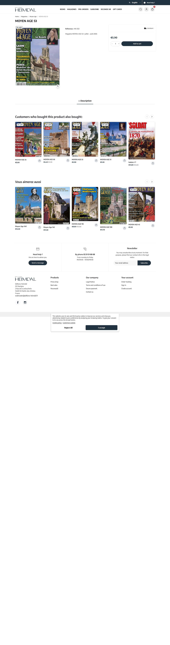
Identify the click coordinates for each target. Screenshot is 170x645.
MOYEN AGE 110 (78, 224)
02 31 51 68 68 (89, 254)
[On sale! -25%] (56, 139)
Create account (126, 288)
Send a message (38, 263)
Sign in (123, 285)
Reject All (68, 327)
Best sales (54, 285)
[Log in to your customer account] (146, 9)
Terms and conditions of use (95, 285)
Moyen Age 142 (49, 227)
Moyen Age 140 (21, 226)
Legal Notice (90, 282)
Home (17, 16)
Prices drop (54, 282)
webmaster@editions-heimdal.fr (26, 296)
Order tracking (126, 282)
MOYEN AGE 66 (49, 159)
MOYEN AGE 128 (106, 227)
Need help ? (151, 2)
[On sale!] (28, 139)
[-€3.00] (141, 140)
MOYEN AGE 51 (105, 159)
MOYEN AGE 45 (134, 224)
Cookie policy (57, 323)
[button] (140, 9)
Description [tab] (86, 100)
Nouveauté (54, 288)
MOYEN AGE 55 (77, 159)
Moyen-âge (33, 16)
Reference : (69, 29)
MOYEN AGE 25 (20, 160)
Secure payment (91, 288)
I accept (101, 327)
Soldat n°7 (132, 162)
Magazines (24, 16)
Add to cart (137, 44)
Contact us (89, 292)
